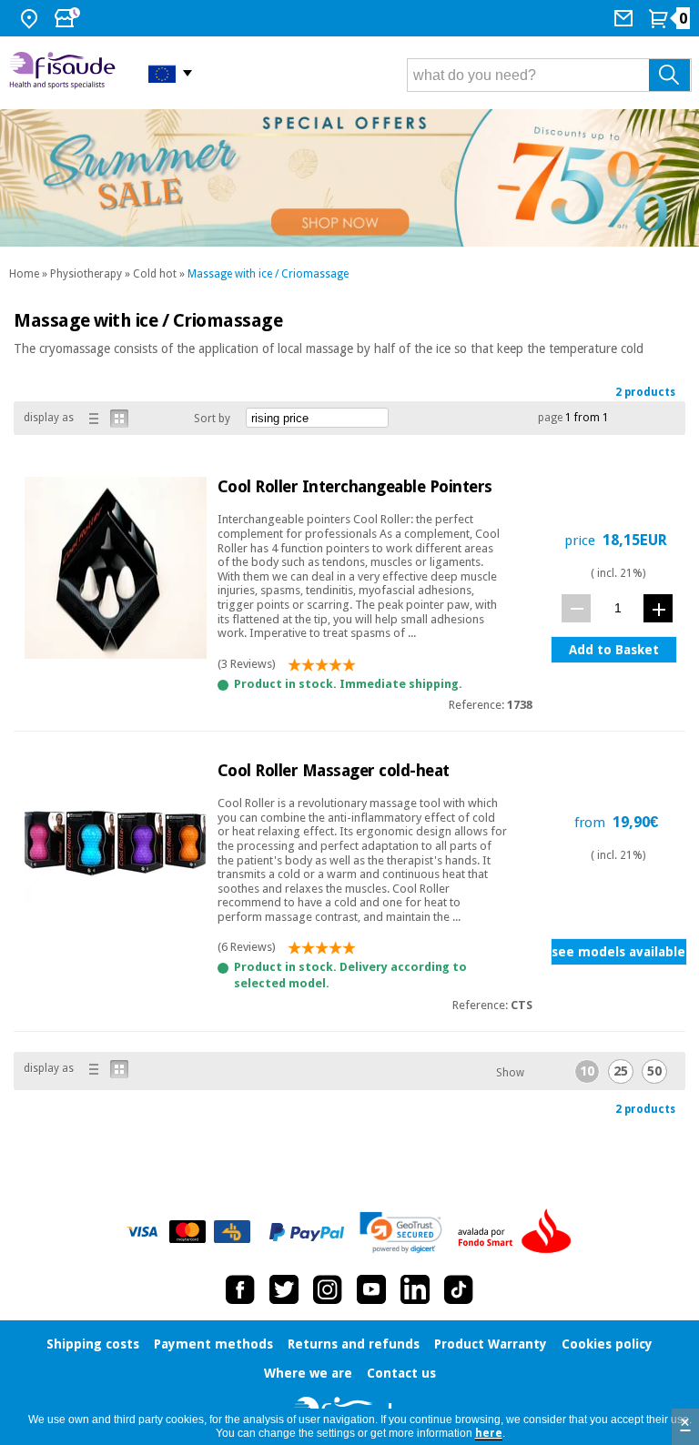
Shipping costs (92, 1344)
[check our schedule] (69, 18)
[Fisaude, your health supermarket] (65, 73)
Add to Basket (614, 649)
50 (654, 1071)
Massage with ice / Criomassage (268, 274)
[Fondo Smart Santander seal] (519, 1232)
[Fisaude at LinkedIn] (415, 1289)
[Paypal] (306, 1232)
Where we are (308, 1373)
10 (587, 1071)
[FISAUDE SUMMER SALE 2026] (349, 178)
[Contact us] (626, 18)
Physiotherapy (86, 274)
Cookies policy (607, 1344)
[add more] (658, 608)
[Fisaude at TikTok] (458, 1289)
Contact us (401, 1373)
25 (620, 1071)
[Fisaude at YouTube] (371, 1289)
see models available (618, 952)
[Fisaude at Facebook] (240, 1289)
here (488, 1433)
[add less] (576, 608)
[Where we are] (31, 18)
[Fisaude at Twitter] (284, 1289)
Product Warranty (490, 1344)
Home (24, 274)
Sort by (212, 418)
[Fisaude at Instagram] (327, 1289)
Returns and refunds (354, 1344)
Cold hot (155, 274)
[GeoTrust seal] (401, 1232)
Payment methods (213, 1344)
